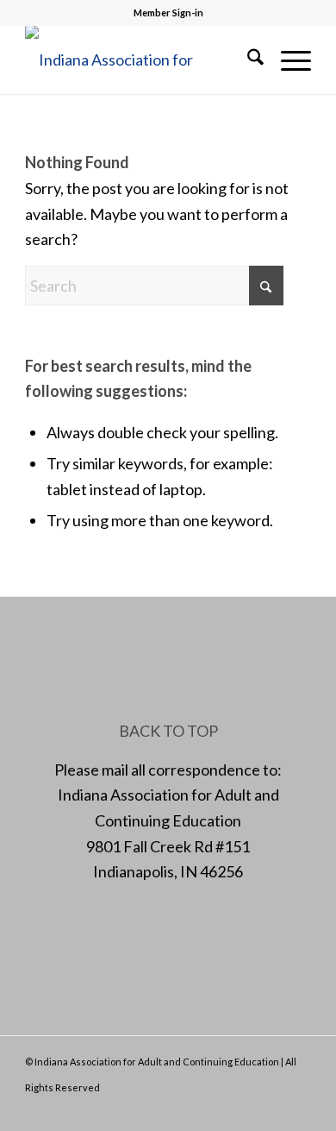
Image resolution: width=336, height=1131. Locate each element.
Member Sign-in (168, 12)
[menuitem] (247, 59)
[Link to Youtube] (298, 1109)
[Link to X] (246, 1109)
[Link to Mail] (272, 1109)
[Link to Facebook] (220, 1109)
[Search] (247, 59)
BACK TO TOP (168, 730)
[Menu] (287, 59)
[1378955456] (139, 59)
